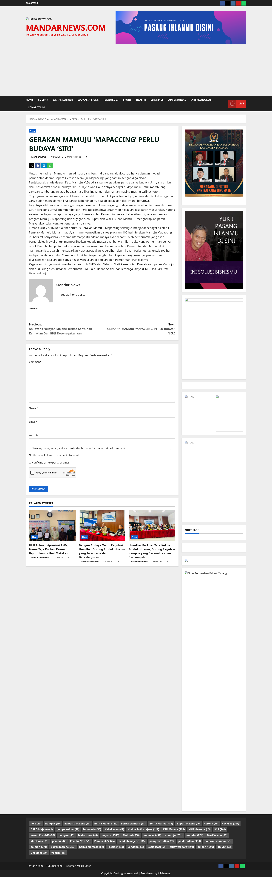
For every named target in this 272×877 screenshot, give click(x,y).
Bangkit (52, 823)
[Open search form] (225, 104)
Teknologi (110, 99)
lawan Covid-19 (43, 835)
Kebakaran (114, 829)
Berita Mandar (161, 823)
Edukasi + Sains (88, 99)
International (201, 99)
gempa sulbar (68, 829)
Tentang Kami (35, 866)
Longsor (66, 835)
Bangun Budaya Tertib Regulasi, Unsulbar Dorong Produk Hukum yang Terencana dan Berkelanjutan (102, 551)
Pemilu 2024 (104, 841)
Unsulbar (39, 852)
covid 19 (230, 823)
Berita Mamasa (133, 823)
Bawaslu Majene (77, 823)
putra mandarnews (40, 557)
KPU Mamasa (199, 829)
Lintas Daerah (63, 99)
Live (241, 103)
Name (33, 408)
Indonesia (92, 829)
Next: (141, 328)
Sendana (136, 847)
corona (211, 823)
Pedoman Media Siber (78, 866)
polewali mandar (218, 841)
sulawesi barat (182, 847)
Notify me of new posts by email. (51, 462)
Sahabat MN (36, 107)
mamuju (173, 835)
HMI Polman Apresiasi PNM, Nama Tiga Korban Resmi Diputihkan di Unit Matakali (48, 549)
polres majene (63, 847)
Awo (36, 823)
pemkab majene (132, 841)
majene (110, 835)
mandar (194, 835)
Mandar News (38, 156)
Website (34, 435)
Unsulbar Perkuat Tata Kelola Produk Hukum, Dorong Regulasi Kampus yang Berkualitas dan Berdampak (152, 551)
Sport (127, 99)
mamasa (152, 835)
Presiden (116, 847)
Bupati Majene (188, 823)
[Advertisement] (136, 69)
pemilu (59, 841)
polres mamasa (91, 847)
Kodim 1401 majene (143, 829)
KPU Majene (174, 829)
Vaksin (58, 852)
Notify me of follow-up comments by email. (54, 455)
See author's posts (73, 294)
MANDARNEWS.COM (66, 27)
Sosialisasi (157, 847)
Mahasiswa (88, 835)
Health (141, 99)
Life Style (157, 99)
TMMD (224, 847)
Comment (36, 362)
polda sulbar (189, 841)
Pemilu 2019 (80, 841)
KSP (220, 829)
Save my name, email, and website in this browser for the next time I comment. (79, 448)
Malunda (131, 835)
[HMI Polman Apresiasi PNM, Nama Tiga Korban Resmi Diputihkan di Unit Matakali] (52, 525)
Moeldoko (39, 841)
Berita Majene (105, 823)
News (32, 131)
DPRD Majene (42, 829)
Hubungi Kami (54, 866)
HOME (30, 99)
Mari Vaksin (217, 835)
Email (33, 421)
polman (39, 847)
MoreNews (147, 873)
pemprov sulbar (161, 841)
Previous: (60, 328)
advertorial (177, 99)
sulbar (43, 99)
